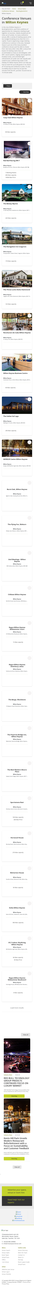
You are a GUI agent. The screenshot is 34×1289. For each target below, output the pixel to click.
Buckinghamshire (21, 11)
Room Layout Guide (24, 1262)
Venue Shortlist (6, 1274)
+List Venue (5, 1262)
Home (14, 9)
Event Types (5, 1255)
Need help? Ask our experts (16, 1201)
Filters (8, 86)
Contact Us (21, 1255)
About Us (21, 1257)
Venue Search (6, 1250)
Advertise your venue (8, 1269)
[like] (29, 101)
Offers (4, 1260)
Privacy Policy (5, 1284)
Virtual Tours (5, 1257)
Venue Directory (23, 1250)
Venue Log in (6, 1272)
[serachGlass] (26, 3)
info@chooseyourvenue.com (12, 1244)
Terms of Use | (27, 1282)
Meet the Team (22, 1253)
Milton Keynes (7, 122)
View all (25, 1035)
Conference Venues (8, 11)
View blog (14, 1096)
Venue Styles (22, 9)
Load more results (17, 1008)
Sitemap (20, 1260)
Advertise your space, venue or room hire (17, 1191)
